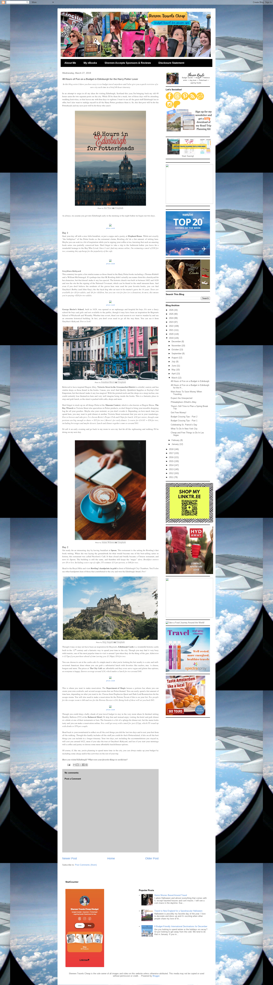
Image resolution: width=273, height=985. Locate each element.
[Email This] (74, 764)
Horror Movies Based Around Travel (170, 895)
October (175, 349)
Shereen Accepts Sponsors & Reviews (128, 63)
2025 (171, 314)
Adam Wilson (108, 542)
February (176, 440)
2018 (171, 449)
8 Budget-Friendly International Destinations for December (180, 926)
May (174, 369)
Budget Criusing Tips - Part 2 (184, 416)
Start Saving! (188, 156)
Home (111, 858)
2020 (171, 334)
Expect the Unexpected (181, 398)
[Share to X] (80, 764)
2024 (171, 318)
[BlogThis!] (77, 764)
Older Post (152, 858)
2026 (171, 310)
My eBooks (90, 63)
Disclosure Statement (171, 63)
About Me (70, 63)
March (175, 378)
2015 (171, 461)
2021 (171, 330)
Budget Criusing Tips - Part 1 (184, 420)
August (175, 357)
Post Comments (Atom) (86, 865)
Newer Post (69, 858)
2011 (171, 477)
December (177, 341)
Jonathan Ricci (107, 382)
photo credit (110, 228)
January (175, 444)
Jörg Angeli (107, 642)
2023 (171, 322)
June (174, 366)
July (174, 361)
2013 (171, 469)
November (177, 345)
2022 (171, 326)
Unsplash (119, 207)
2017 (171, 453)
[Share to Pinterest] (86, 764)
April (174, 373)
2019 (171, 338)
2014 (171, 465)
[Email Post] (68, 765)
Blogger (156, 976)
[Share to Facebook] (83, 764)
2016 (171, 457)
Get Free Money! (178, 412)
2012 (171, 473)
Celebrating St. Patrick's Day (184, 425)
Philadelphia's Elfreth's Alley (183, 402)
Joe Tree (107, 207)
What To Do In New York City (184, 428)
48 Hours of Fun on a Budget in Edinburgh (190, 381)
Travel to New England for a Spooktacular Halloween (178, 911)
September (177, 353)
